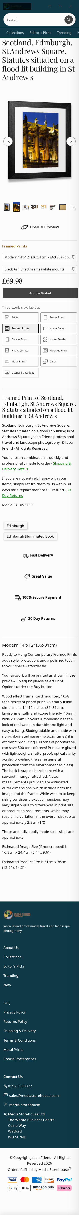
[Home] (17, 6)
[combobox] (34, 19)
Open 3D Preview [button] (44, 226)
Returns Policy (15, 1021)
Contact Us (13, 1076)
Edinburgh (15, 525)
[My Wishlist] (50, 6)
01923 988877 (20, 1086)
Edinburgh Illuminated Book (30, 536)
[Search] (68, 19)
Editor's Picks (40, 32)
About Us (11, 947)
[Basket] (60, 6)
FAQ (6, 1002)
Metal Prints (13, 1049)
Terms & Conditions (19, 1040)
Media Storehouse (53, 1169)
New (7, 985)
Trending (64, 32)
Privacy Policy (14, 1012)
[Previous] (8, 141)
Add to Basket (40, 293)
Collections (15, 32)
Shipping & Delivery (19, 1030)
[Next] (71, 141)
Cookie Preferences (19, 1058)
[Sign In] (71, 6)
